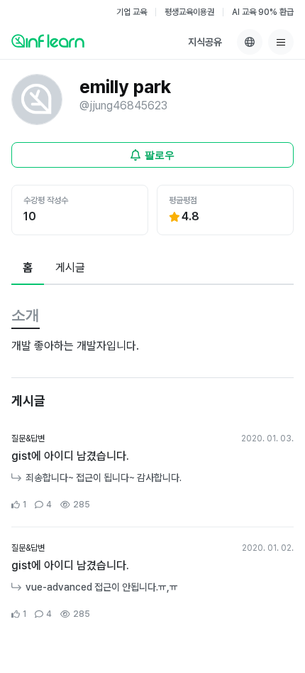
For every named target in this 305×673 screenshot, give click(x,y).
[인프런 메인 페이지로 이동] (47, 40)
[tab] (27, 268)
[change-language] (249, 42)
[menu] (281, 42)
